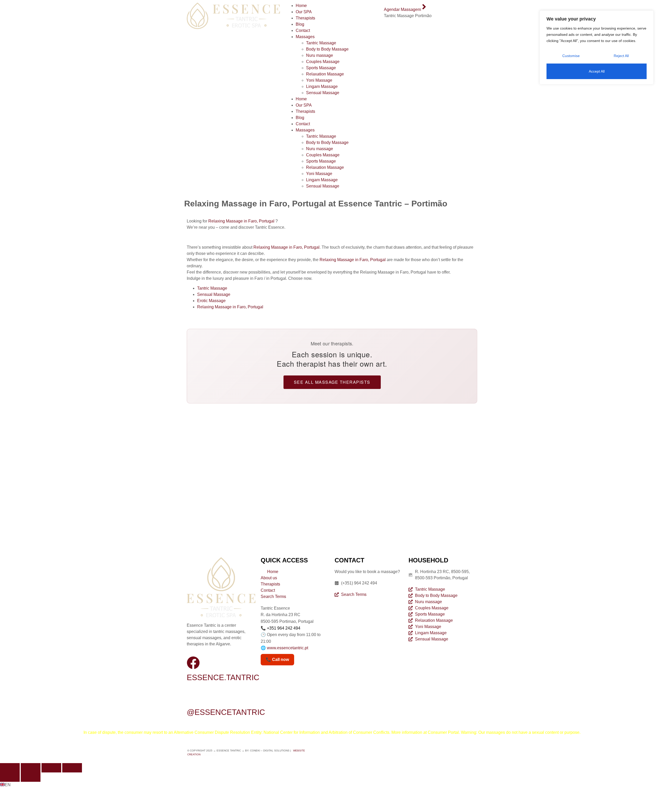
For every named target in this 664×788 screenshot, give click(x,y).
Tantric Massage (321, 43)
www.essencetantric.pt (287, 648)
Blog (300, 24)
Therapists (305, 18)
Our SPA (304, 12)
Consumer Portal (443, 732)
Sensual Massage (322, 92)
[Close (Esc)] (72, 767)
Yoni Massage (319, 80)
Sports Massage (321, 68)
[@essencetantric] (193, 697)
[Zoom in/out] (10, 767)
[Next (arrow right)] (30, 777)
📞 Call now (277, 659)
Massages (305, 36)
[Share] (51, 767)
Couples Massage (323, 61)
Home (301, 5)
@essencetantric (226, 712)
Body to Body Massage (327, 49)
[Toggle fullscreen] (30, 767)
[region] (597, 47)
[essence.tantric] (193, 662)
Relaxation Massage (325, 74)
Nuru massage (319, 55)
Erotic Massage (211, 300)
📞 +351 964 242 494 (280, 628)
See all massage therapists (332, 382)
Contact (303, 30)
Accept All (597, 71)
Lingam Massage (322, 86)
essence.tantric (223, 677)
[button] (332, 785)
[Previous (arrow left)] (10, 777)
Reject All (621, 56)
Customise (571, 56)
